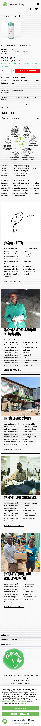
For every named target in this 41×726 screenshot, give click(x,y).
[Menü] (38, 4)
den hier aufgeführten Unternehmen (14, 702)
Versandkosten (8, 678)
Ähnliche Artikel (10, 118)
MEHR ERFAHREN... (14, 281)
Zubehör (7, 113)
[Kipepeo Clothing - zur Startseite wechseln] (13, 4)
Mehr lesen (25, 703)
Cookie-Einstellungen (20, 714)
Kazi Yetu (6, 108)
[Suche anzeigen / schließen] (26, 9)
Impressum (14, 723)
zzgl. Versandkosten (17, 61)
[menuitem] (38, 4)
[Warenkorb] (36, 9)
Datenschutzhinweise (23, 723)
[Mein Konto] (30, 9)
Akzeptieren (20, 708)
